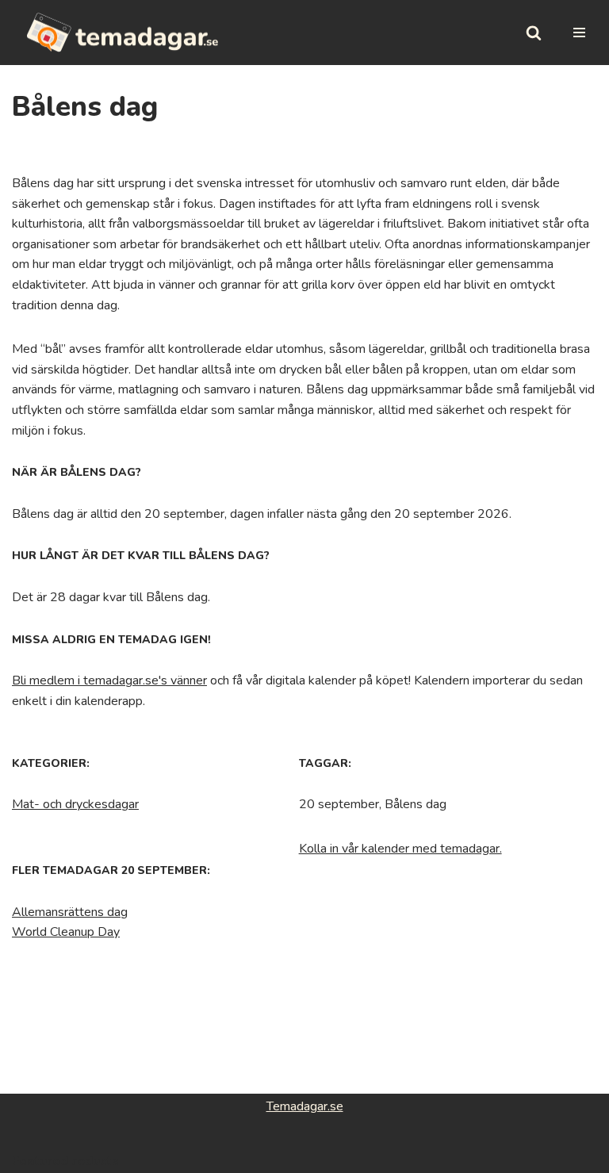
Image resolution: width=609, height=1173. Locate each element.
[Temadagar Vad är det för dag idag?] (123, 32)
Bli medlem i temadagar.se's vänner (109, 680)
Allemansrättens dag (70, 912)
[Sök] (534, 32)
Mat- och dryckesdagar (75, 804)
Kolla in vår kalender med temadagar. (400, 848)
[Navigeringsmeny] (579, 32)
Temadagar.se (304, 1106)
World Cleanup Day (66, 932)
